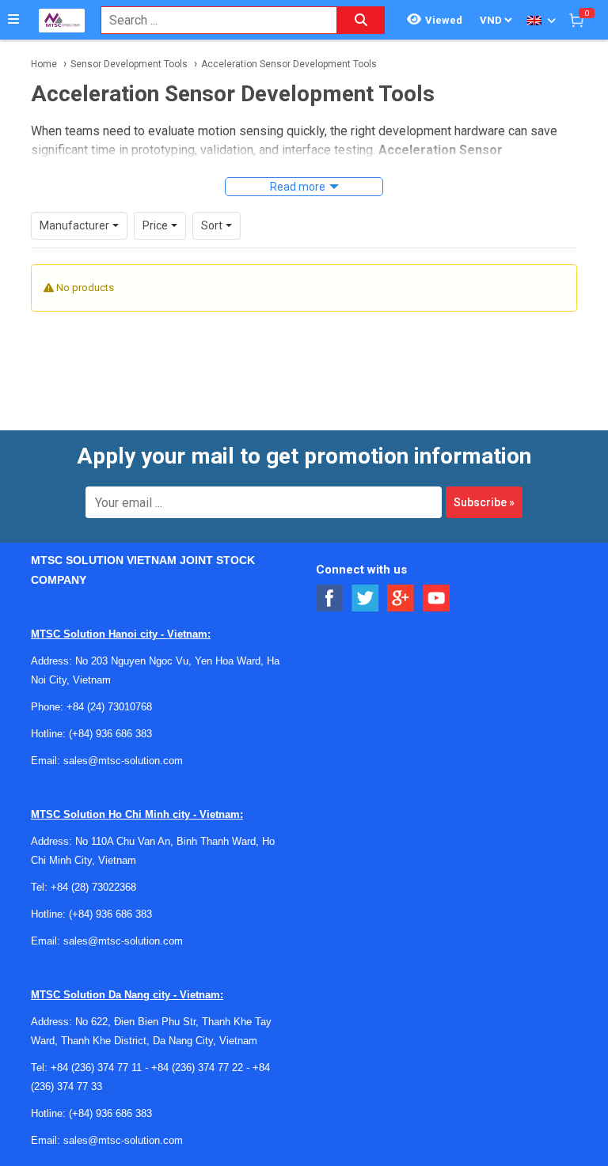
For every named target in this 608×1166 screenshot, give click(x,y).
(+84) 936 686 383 (110, 734)
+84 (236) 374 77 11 (96, 1067)
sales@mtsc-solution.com (123, 761)
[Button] (13, 20)
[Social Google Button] (401, 598)
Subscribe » (484, 502)
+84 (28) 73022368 (93, 887)
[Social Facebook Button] (330, 598)
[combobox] (211, 20)
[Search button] (361, 20)
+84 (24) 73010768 (109, 707)
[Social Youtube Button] (436, 598)
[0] (576, 20)
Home (44, 64)
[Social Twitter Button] (365, 598)
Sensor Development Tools (129, 64)
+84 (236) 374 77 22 (197, 1067)
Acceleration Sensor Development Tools (289, 64)
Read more (297, 186)
